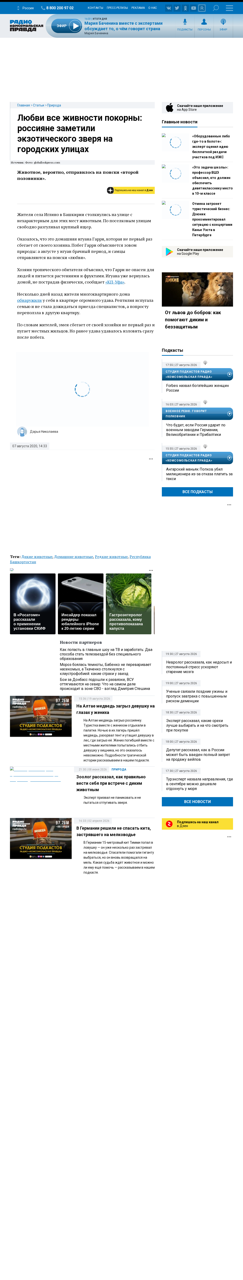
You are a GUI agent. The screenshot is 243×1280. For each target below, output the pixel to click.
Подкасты (184, 29)
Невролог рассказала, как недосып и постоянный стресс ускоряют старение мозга (199, 667)
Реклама (138, 8)
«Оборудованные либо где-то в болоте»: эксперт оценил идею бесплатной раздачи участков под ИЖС (211, 146)
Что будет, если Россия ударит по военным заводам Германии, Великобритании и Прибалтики (195, 430)
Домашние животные (73, 556)
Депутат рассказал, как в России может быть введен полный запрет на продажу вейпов (198, 755)
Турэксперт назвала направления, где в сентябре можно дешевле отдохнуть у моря (199, 784)
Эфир (223, 29)
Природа (54, 105)
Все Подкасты (197, 492)
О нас (152, 8)
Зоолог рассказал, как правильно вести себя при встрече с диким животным (111, 783)
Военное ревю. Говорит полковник (186, 413)
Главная (23, 105)
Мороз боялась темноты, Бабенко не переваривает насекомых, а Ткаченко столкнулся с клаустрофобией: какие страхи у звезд (105, 669)
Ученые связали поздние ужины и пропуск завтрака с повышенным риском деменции (196, 696)
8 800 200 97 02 (60, 8)
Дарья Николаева (44, 431)
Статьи (38, 105)
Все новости (197, 801)
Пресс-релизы (117, 8)
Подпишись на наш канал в (134, 190)
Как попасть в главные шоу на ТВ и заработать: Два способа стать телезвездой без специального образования (106, 654)
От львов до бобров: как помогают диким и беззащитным (193, 320)
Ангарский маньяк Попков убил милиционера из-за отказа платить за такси (199, 474)
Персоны (204, 29)
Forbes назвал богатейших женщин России (197, 388)
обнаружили (29, 300)
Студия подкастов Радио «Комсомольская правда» (189, 374)
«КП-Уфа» (114, 282)
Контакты (95, 8)
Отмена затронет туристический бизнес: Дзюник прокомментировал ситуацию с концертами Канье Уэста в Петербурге (212, 219)
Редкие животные (111, 556)
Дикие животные (37, 556)
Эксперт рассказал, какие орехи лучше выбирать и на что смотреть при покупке (197, 725)
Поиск (216, 8)
